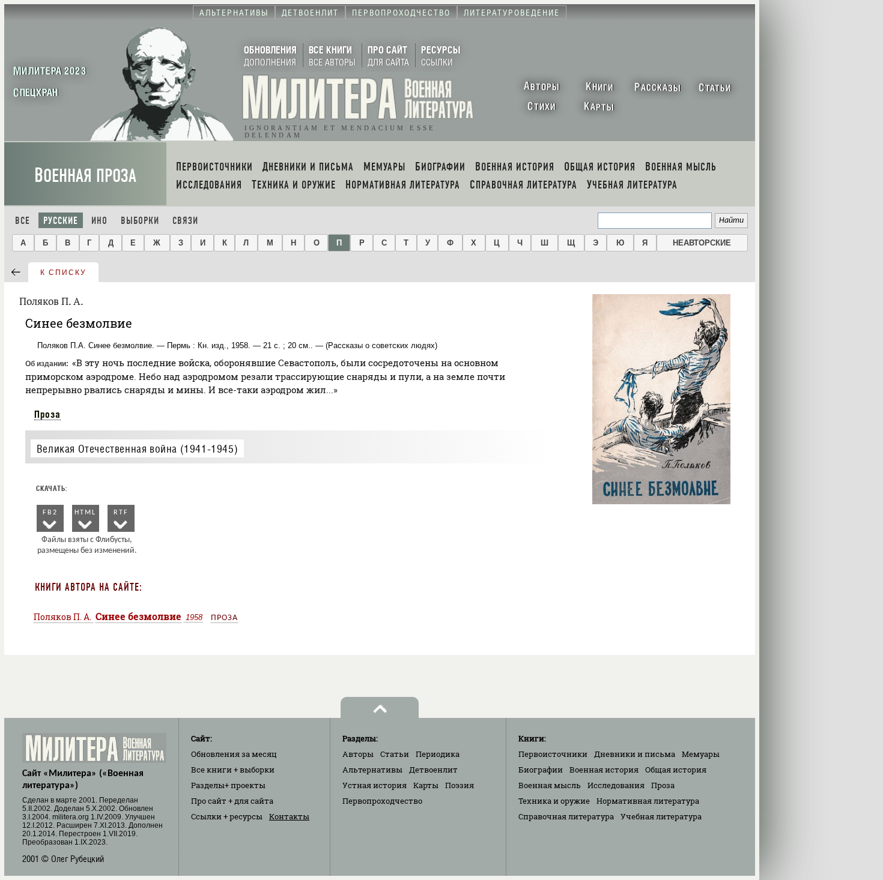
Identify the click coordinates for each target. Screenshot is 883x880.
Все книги (233, 769)
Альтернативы (372, 769)
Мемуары (701, 754)
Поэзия (459, 785)
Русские (60, 220)
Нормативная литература (647, 800)
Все (22, 220)
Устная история (374, 785)
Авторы (358, 754)
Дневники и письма (634, 754)
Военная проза (85, 175)
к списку (63, 272)
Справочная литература (566, 816)
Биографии (540, 769)
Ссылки (226, 816)
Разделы (228, 785)
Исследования (616, 785)
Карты (425, 785)
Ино (99, 220)
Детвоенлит (433, 769)
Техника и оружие (554, 800)
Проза (47, 414)
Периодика (438, 754)
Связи (185, 220)
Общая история (675, 769)
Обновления (234, 754)
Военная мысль (549, 785)
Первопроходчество (382, 800)
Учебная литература (661, 816)
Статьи (394, 754)
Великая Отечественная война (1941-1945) (137, 448)
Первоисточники (552, 754)
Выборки (140, 220)
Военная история (604, 769)
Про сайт (232, 800)
